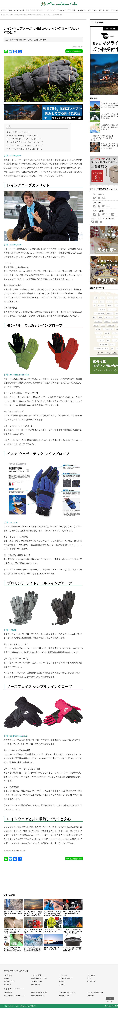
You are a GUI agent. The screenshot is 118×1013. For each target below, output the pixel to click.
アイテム (98, 329)
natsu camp (90, 995)
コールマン (109, 302)
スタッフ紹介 (91, 975)
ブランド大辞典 (19, 10)
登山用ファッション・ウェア (101, 348)
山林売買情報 (8, 992)
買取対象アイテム (9, 981)
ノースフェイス (112, 309)
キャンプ (4, 10)
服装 (94, 317)
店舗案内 (62, 981)
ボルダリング (98, 321)
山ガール (112, 344)
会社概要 (6, 978)
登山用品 (101, 10)
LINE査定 (62, 984)
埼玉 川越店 (7, 984)
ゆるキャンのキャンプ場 (39, 992)
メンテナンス (92, 10)
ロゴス (100, 317)
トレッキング (61, 10)
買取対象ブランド (36, 981)
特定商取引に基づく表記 (39, 978)
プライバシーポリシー (66, 978)
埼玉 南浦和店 (91, 981)
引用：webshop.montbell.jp (16, 374)
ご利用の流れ (8, 975)
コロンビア (107, 321)
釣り (107, 10)
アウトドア (51, 10)
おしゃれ (107, 333)
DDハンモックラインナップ (67, 992)
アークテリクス (103, 344)
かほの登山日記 (64, 995)
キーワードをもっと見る (107, 353)
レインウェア (102, 309)
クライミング (101, 341)
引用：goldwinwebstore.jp (15, 735)
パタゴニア (109, 313)
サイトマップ (63, 975)
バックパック (111, 325)
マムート (96, 325)
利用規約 (89, 978)
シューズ (99, 337)
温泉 (112, 348)
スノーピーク (101, 305)
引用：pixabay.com (12, 155)
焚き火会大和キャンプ (38, 995)
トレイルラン (81, 10)
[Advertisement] (22, 877)
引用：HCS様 (10, 629)
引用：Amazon (10, 522)
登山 (10, 10)
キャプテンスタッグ (99, 313)
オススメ (102, 298)
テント (95, 302)
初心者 (101, 302)
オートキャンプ (108, 317)
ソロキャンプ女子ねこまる (95, 992)
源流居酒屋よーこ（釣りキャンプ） (15, 995)
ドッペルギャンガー (108, 329)
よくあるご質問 (36, 975)
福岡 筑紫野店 (35, 984)
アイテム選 (71, 10)
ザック (103, 325)
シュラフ (115, 341)
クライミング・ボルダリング (35, 10)
